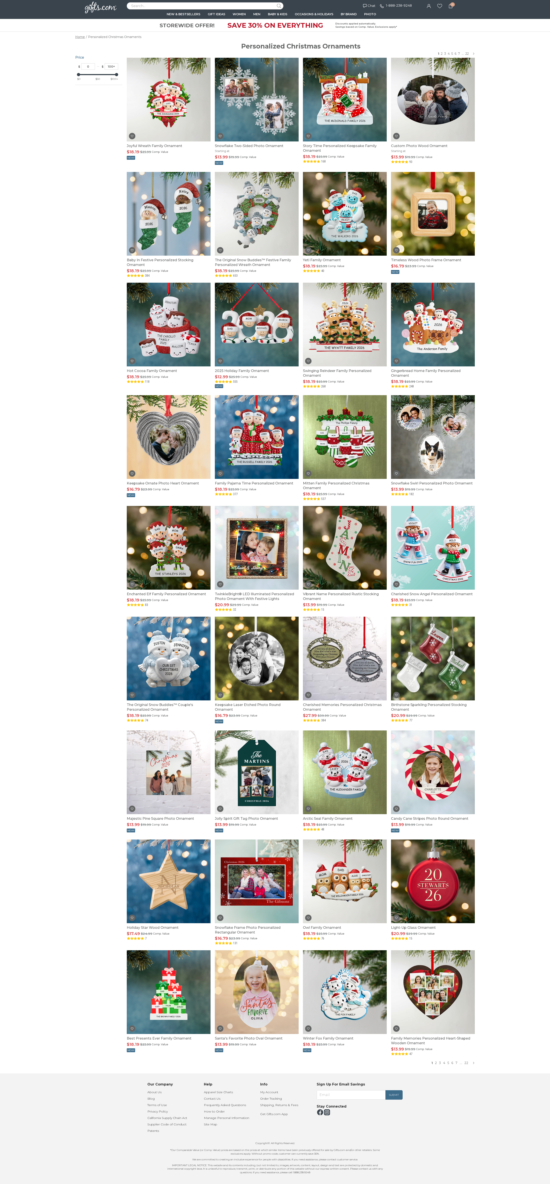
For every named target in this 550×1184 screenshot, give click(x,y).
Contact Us (212, 1099)
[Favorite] (439, 5)
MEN (256, 14)
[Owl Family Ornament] (345, 881)
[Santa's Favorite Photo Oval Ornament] (257, 992)
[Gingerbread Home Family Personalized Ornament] (433, 324)
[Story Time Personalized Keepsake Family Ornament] (345, 99)
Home (80, 37)
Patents (153, 1131)
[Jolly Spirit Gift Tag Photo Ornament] (257, 772)
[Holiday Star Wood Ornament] (169, 881)
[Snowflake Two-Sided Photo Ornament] (257, 99)
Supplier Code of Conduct (166, 1124)
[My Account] (429, 5)
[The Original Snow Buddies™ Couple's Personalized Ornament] (169, 658)
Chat (371, 6)
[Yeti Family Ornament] (345, 214)
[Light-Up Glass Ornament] (433, 881)
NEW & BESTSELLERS (183, 14)
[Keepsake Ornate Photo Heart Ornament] (169, 437)
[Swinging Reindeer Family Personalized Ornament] (345, 324)
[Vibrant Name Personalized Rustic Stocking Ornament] (345, 548)
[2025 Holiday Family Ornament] (257, 324)
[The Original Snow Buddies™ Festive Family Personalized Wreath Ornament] (257, 214)
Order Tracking (271, 1099)
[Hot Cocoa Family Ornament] (169, 324)
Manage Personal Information (226, 1118)
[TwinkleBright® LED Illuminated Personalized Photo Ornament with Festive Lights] (257, 548)
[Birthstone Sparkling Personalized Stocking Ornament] (433, 658)
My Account (269, 1092)
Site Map (210, 1124)
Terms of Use (157, 1105)
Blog (151, 1099)
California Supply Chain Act (167, 1118)
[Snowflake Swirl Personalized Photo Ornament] (433, 437)
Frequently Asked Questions (225, 1105)
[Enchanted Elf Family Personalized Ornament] (169, 548)
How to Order (214, 1111)
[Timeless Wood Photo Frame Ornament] (433, 214)
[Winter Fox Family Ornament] (345, 992)
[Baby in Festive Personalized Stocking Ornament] (169, 214)
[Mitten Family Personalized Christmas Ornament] (345, 437)
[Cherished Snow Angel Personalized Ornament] (433, 548)
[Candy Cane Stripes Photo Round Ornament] (433, 772)
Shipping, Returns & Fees (279, 1105)
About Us (154, 1092)
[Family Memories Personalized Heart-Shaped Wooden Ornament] (433, 992)
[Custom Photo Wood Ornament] (433, 99)
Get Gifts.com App (274, 1114)
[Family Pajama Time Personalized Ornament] (257, 437)
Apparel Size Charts (218, 1092)
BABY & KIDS (277, 14)
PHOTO (370, 14)
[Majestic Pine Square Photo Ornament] (169, 772)
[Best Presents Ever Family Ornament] (169, 992)
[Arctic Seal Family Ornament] (345, 772)
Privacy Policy (157, 1111)
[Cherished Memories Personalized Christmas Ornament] (345, 658)
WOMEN (239, 14)
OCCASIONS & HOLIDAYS (314, 14)
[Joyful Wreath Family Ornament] (169, 99)
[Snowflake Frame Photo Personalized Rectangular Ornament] (257, 881)
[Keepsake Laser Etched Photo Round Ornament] (257, 658)
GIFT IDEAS (216, 14)
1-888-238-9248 (399, 5)
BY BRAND (349, 14)
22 (467, 54)
